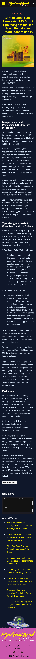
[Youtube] (22, 652)
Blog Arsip (18, 646)
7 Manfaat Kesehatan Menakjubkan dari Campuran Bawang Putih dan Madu (19, 525)
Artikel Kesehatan (18, 14)
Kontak (17, 649)
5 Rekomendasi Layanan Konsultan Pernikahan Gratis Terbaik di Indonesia (19, 593)
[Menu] (3, 3)
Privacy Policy (28, 646)
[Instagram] (18, 652)
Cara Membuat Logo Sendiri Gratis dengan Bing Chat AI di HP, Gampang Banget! (19, 581)
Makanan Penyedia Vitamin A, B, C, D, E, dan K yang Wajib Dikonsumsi (20, 605)
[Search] (33, 3)
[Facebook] (14, 652)
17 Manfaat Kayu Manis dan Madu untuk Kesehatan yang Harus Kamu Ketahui (19, 537)
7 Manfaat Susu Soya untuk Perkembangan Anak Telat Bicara (18, 549)
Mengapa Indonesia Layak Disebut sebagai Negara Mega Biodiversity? (20, 561)
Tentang (4, 646)
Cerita (11, 646)
